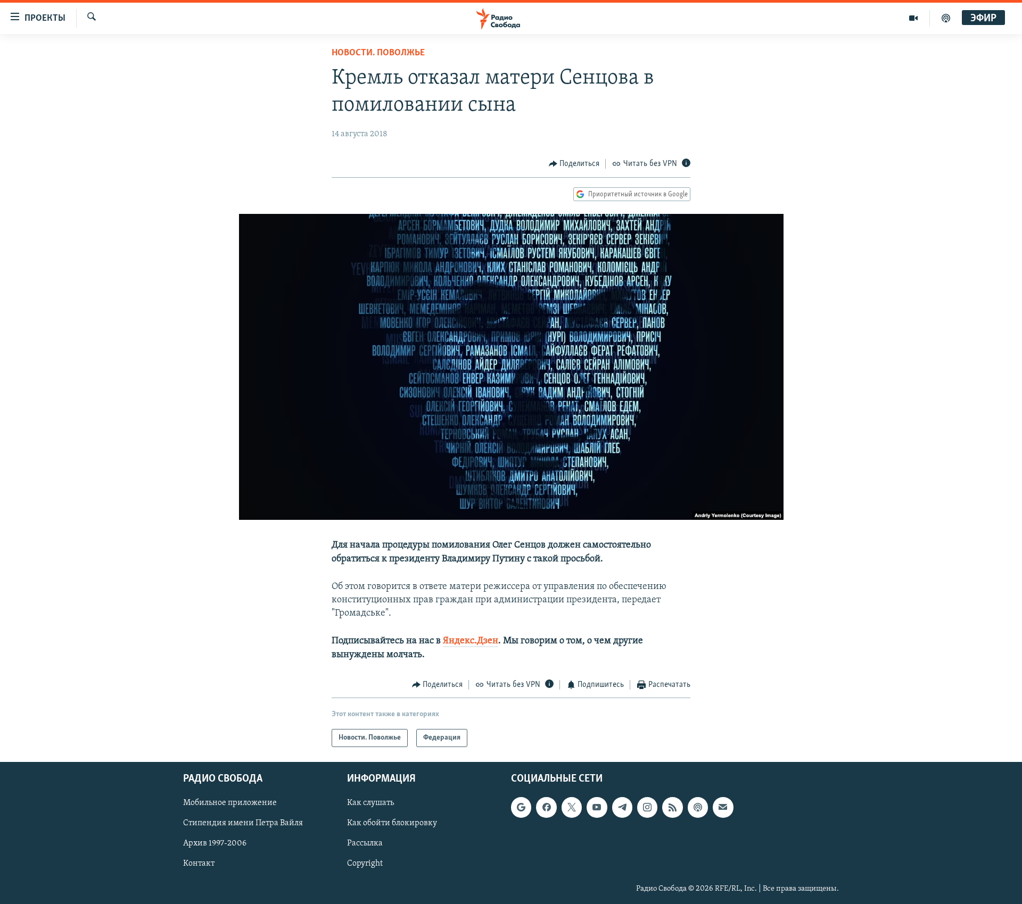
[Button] (574, 164)
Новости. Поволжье (378, 53)
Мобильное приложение (230, 803)
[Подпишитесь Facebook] (546, 808)
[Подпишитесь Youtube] (597, 808)
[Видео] (913, 18)
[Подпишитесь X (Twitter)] (572, 808)
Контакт (199, 864)
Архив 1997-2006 (214, 844)
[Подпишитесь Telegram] (622, 808)
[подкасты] (946, 18)
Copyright (365, 864)
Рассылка (365, 844)
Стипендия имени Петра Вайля (243, 823)
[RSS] (672, 808)
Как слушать (370, 803)
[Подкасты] (698, 808)
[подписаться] (723, 808)
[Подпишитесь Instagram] (647, 808)
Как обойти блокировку (392, 823)
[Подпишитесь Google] (521, 808)
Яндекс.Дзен (470, 641)
